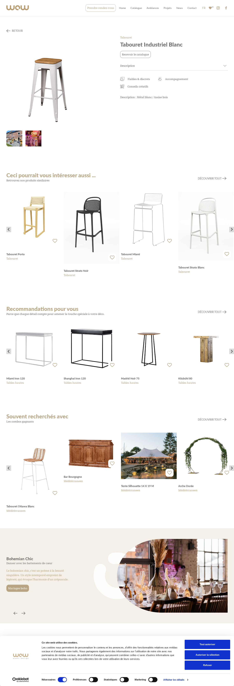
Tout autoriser (207, 644)
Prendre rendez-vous (100, 8)
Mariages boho (17, 588)
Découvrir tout (210, 178)
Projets (168, 8)
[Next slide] (231, 229)
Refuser (207, 665)
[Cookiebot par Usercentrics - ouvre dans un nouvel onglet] (21, 679)
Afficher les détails (173, 679)
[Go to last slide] (8, 229)
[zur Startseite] (17, 8)
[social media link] (218, 8)
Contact (192, 8)
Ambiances (153, 8)
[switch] (93, 679)
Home (122, 8)
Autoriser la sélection (207, 654)
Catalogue (136, 8)
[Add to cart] (55, 241)
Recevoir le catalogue (135, 54)
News (179, 8)
